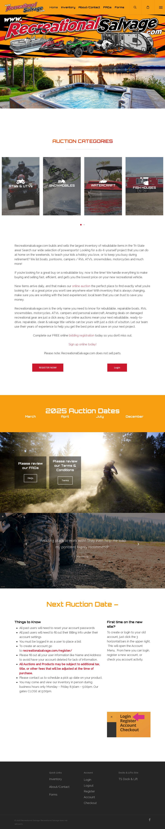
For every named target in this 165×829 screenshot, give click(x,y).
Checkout (90, 803)
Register (89, 791)
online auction (81, 286)
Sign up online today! (83, 344)
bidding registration (81, 335)
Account (89, 797)
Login (87, 779)
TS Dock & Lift (128, 779)
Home (53, 7)
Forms (119, 7)
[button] (80, 224)
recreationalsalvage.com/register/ (47, 650)
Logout (88, 785)
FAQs (107, 7)
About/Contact (89, 7)
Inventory (68, 7)
